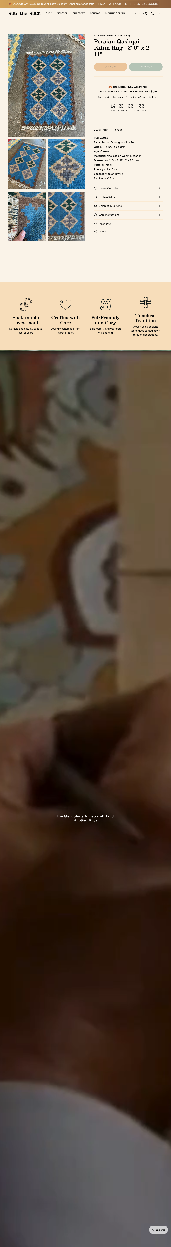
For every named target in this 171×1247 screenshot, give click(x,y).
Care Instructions (109, 214)
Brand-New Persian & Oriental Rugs (112, 35)
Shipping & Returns (110, 205)
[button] (48, 13)
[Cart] (160, 13)
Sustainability (107, 197)
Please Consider (108, 188)
